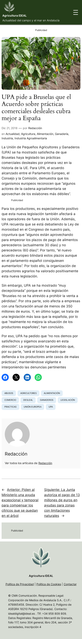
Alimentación (45, 134)
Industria (7, 138)
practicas (10, 406)
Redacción (35, 128)
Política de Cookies (48, 584)
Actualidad (13, 134)
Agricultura (28, 134)
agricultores (28, 393)
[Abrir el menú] (76, 12)
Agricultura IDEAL (14, 15)
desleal (28, 400)
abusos (8, 393)
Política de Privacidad (20, 584)
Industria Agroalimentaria (31, 138)
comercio (10, 400)
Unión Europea (32, 406)
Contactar (70, 584)
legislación (68, 400)
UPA (51, 406)
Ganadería (61, 134)
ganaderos (46, 400)
